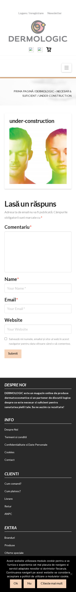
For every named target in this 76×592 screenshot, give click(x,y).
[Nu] (71, 574)
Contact (9, 459)
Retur (7, 506)
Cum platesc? (12, 491)
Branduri (9, 537)
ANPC (8, 513)
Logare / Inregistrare (31, 13)
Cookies (9, 452)
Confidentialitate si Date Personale (25, 444)
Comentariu (18, 227)
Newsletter (55, 13)
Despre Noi (11, 429)
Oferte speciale (14, 552)
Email (11, 299)
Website (13, 320)
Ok (16, 583)
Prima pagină (23, 91)
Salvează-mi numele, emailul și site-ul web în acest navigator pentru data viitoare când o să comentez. (40, 341)
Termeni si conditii (15, 437)
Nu (29, 583)
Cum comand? (12, 483)
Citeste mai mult (52, 583)
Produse (9, 545)
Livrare (8, 498)
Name (11, 279)
